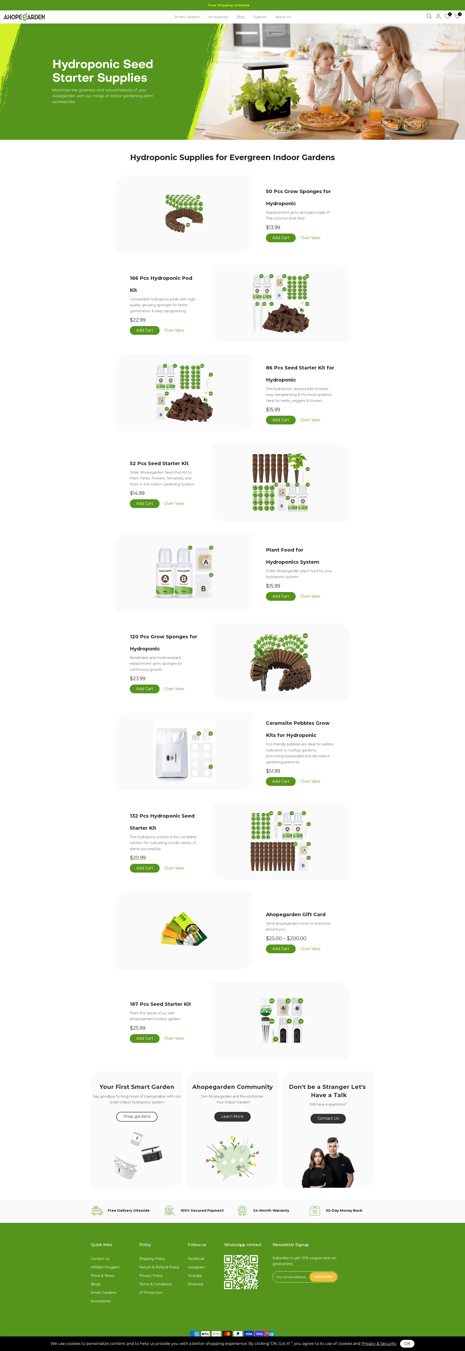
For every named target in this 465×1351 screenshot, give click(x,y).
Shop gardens (136, 1116)
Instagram (196, 1267)
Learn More (232, 1116)
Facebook (196, 1259)
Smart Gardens (187, 17)
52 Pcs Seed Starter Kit (159, 463)
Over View (310, 237)
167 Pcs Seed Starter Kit (160, 1004)
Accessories (218, 17)
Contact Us (328, 1118)
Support (260, 17)
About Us (283, 17)
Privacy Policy (151, 1275)
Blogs (96, 1284)
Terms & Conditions (155, 1284)
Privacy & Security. (379, 1343)
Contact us (100, 1259)
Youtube (195, 1275)
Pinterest (195, 1284)
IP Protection (150, 1292)
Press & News (102, 1275)
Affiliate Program (105, 1267)
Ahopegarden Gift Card (296, 914)
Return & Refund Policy (159, 1267)
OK (407, 1343)
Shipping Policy (152, 1259)
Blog (241, 17)
